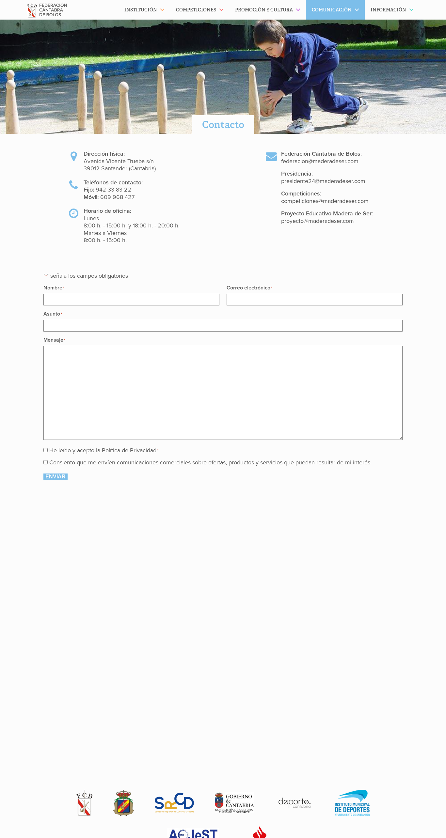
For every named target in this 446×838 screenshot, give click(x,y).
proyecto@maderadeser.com (317, 221)
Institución (140, 10)
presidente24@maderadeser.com (323, 181)
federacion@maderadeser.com (319, 161)
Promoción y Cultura (264, 10)
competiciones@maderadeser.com (325, 201)
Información (388, 10)
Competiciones (196, 10)
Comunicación (332, 10)
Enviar (55, 476)
